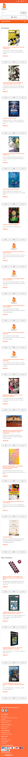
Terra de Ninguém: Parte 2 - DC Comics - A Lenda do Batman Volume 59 (13, 684)
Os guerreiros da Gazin (9, 118)
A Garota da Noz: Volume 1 (11, 224)
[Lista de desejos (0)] (21, 1)
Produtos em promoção (6, 734)
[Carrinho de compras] (23, 1)
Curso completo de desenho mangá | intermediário (13, 306)
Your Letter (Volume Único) (11, 189)
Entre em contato (5, 726)
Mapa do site (4, 728)
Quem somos (4, 716)
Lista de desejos (4, 741)
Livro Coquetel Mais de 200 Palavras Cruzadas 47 (13, 502)
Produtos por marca (5, 732)
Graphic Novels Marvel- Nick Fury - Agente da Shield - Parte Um (13, 648)
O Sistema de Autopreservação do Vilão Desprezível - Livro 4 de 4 (13, 83)
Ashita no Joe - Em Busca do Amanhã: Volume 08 (13, 47)
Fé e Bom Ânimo (7, 537)
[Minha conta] (19, 1)
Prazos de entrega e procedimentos (9, 717)
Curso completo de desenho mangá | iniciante (13, 333)
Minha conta (4, 738)
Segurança (3, 719)
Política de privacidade (6, 721)
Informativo (3, 743)
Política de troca (4, 722)
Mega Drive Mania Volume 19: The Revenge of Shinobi (12, 395)
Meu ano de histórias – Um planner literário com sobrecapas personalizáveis (13, 467)
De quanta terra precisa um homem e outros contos (14, 252)
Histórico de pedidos (6, 740)
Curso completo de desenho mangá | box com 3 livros (13, 279)
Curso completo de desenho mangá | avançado (13, 360)
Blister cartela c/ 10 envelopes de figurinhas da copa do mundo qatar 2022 (13, 578)
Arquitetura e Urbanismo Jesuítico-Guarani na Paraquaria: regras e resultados (13, 432)
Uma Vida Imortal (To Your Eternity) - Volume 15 (14, 154)
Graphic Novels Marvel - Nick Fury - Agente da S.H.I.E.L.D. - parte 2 (13, 612)
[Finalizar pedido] (25, 1)
